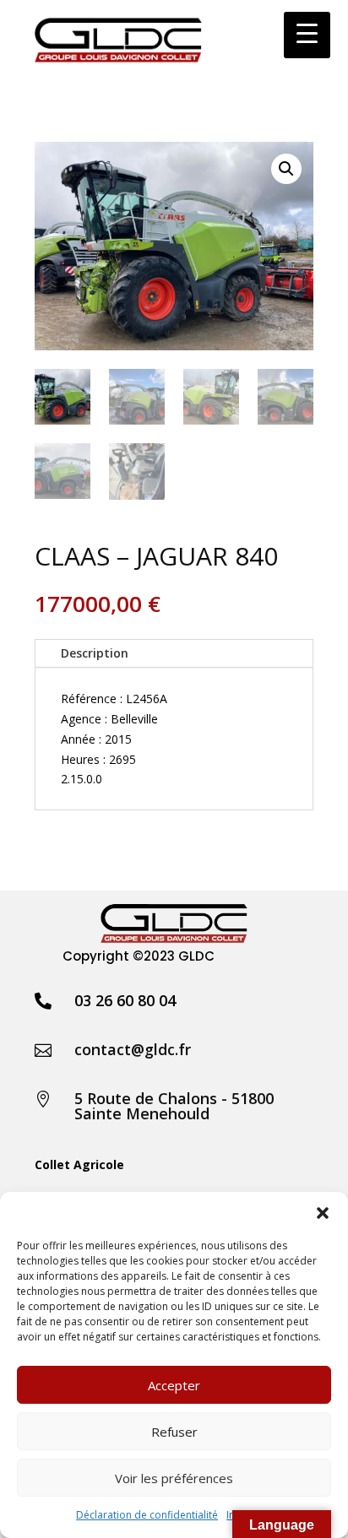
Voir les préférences (174, 1478)
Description (94, 653)
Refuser (174, 1431)
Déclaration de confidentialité (147, 1515)
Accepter (174, 1385)
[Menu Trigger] (307, 35)
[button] (322, 1213)
